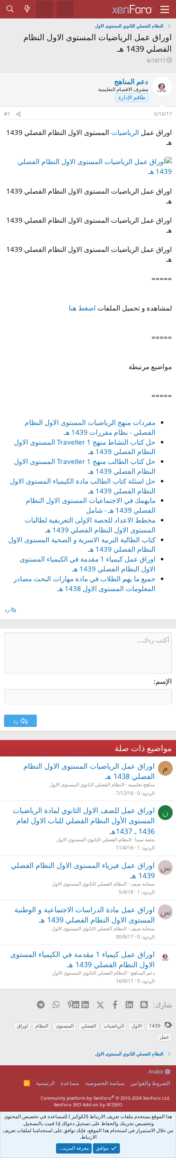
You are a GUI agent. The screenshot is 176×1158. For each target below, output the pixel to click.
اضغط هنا (82, 308)
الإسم (164, 681)
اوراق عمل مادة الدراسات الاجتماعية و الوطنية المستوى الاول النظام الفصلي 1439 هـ (84, 914)
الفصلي (88, 1025)
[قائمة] (164, 9)
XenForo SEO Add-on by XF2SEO (88, 1104)
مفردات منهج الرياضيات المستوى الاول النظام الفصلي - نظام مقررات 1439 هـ (90, 427)
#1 (7, 113)
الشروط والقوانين (150, 1083)
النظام (41, 1025)
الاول (136, 1025)
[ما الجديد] (27, 9)
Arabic (157, 1071)
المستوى (65, 1025)
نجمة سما (145, 839)
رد (7, 609)
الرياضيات (125, 132)
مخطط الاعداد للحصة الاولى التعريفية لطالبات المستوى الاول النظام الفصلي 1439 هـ (90, 524)
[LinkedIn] (86, 1005)
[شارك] (18, 114)
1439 (154, 1025)
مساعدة (70, 1083)
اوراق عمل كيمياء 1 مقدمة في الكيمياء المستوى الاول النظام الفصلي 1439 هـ (88, 563)
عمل (164, 1036)
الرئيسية (45, 1083)
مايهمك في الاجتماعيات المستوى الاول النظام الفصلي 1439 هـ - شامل (91, 505)
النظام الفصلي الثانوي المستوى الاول (87, 784)
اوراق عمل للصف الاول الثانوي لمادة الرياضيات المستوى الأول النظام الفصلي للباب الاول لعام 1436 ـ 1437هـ (84, 820)
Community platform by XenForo (105, 1098)
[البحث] (10, 9)
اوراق (22, 1025)
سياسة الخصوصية (104, 1083)
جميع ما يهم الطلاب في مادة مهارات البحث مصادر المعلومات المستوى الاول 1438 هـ (85, 583)
